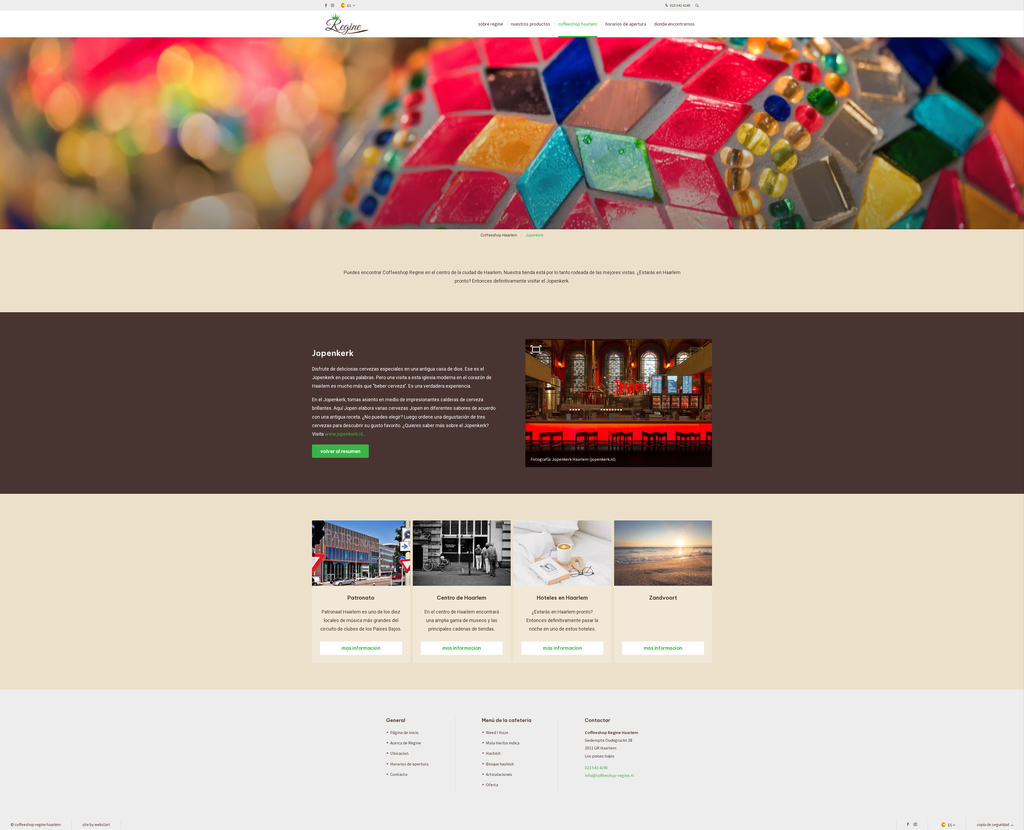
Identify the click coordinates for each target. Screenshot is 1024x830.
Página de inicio (404, 732)
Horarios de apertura (625, 24)
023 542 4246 (679, 5)
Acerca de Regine (405, 742)
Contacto (398, 774)
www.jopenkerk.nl (344, 434)
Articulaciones (499, 774)
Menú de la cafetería (506, 720)
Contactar (597, 720)
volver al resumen (340, 451)
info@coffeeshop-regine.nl (609, 775)
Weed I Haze (497, 732)
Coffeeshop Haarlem (577, 24)
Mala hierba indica (502, 742)
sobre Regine (490, 24)
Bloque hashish (500, 764)
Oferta (492, 784)
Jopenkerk (534, 235)
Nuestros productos (530, 24)
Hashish (493, 753)
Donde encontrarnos (674, 24)
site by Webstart (96, 824)
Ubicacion (399, 753)
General (395, 720)
